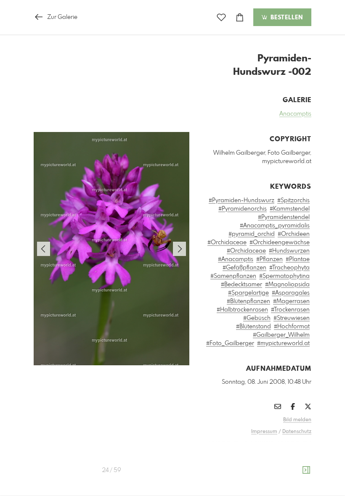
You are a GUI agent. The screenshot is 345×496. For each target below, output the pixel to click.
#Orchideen (294, 234)
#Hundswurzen (289, 251)
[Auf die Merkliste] (221, 17)
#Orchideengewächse (279, 242)
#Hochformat (292, 327)
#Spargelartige (248, 293)
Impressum (264, 431)
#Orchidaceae (227, 242)
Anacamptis (295, 114)
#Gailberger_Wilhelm (281, 335)
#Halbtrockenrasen (242, 310)
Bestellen (285, 18)
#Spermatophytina (284, 276)
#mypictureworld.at (283, 343)
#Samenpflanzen (233, 276)
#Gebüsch (257, 318)
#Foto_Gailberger (230, 343)
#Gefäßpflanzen (244, 268)
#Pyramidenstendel (284, 217)
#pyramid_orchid (251, 234)
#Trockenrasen (290, 310)
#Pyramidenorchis (242, 209)
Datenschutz (296, 431)
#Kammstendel (290, 209)
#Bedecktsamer (241, 285)
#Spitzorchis (293, 200)
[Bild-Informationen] (306, 470)
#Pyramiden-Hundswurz (241, 200)
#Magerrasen (291, 301)
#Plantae (298, 259)
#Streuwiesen (291, 318)
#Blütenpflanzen (248, 301)
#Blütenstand (253, 327)
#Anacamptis (235, 259)
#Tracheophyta (289, 268)
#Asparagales (291, 293)
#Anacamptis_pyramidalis (275, 226)
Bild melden (297, 419)
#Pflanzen (269, 259)
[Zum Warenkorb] (240, 17)
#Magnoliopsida (287, 285)
